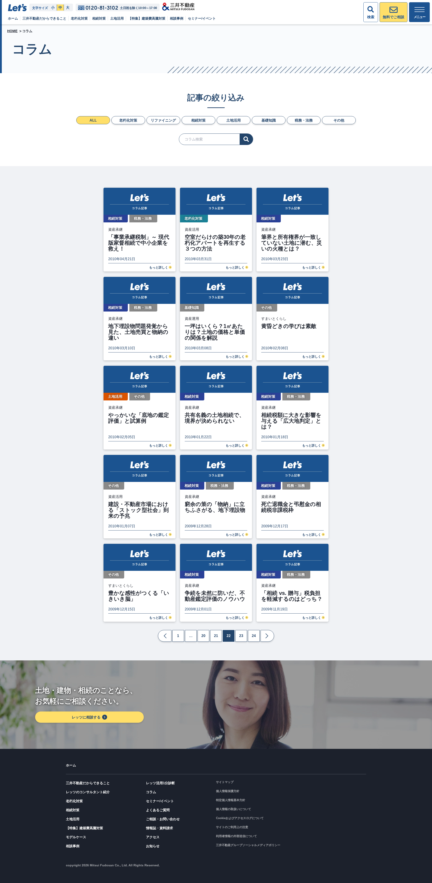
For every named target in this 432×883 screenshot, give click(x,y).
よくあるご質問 (158, 810)
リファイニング (163, 120)
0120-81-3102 (101, 8)
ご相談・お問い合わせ (163, 819)
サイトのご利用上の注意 (232, 827)
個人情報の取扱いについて (233, 809)
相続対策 (99, 18)
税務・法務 (304, 120)
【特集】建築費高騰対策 (146, 18)
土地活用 (117, 18)
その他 (338, 120)
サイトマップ (225, 782)
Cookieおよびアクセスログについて (240, 818)
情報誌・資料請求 (159, 828)
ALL (93, 120)
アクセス (153, 837)
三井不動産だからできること (44, 18)
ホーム (13, 18)
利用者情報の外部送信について (236, 836)
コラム (151, 792)
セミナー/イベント (202, 18)
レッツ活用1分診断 (160, 783)
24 (254, 636)
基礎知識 (268, 120)
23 (241, 636)
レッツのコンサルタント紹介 (88, 792)
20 (203, 636)
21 (216, 636)
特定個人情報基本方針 (230, 800)
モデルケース (76, 837)
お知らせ (153, 846)
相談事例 (176, 18)
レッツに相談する (86, 717)
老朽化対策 (79, 18)
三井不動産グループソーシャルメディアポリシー (248, 845)
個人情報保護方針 (227, 791)
